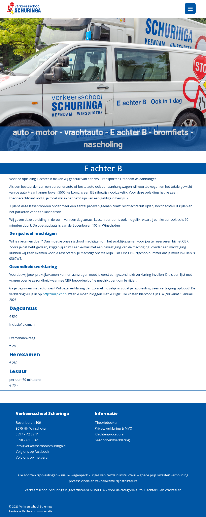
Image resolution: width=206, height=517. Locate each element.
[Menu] (190, 8)
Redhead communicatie (37, 511)
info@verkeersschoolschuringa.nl (41, 446)
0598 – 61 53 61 (27, 440)
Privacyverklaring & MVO (113, 428)
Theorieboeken (106, 422)
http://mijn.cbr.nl (55, 294)
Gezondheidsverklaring (112, 440)
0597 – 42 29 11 (27, 434)
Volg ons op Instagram (33, 457)
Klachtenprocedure (109, 434)
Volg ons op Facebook (32, 451)
